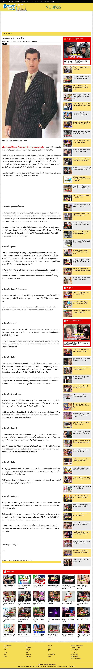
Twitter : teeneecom (62, 666)
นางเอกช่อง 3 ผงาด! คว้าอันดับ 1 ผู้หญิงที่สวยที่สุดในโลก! (81, 542)
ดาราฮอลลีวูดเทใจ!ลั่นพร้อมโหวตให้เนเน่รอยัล (68, 635)
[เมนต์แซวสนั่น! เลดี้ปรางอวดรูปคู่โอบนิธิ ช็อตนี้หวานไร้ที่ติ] (68, 525)
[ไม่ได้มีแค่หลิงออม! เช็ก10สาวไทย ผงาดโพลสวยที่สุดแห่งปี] (68, 498)
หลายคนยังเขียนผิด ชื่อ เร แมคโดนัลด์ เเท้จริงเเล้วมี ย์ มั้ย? (81, 132)
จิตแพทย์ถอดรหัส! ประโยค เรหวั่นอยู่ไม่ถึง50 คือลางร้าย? (68, 586)
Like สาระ (23, 1)
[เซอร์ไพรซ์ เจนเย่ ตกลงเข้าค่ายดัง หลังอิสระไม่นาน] (9, 579)
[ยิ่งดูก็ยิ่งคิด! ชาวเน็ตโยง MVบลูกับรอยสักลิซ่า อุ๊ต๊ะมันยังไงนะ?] (68, 170)
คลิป (5, 651)
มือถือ (27, 652)
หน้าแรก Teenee (7, 645)
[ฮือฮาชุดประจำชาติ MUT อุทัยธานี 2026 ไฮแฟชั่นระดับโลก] (68, 406)
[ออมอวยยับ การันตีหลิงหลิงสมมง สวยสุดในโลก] (39, 629)
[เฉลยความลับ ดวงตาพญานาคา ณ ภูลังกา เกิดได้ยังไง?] (68, 313)
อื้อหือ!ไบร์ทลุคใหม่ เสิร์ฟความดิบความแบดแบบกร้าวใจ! (81, 350)
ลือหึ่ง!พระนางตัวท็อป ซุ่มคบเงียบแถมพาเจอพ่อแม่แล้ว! (24, 603)
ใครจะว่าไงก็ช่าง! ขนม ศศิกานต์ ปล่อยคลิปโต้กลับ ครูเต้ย (83, 603)
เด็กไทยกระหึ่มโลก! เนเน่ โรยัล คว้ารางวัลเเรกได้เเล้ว (81, 141)
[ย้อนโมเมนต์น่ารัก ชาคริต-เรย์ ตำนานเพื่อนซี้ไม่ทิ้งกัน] (68, 452)
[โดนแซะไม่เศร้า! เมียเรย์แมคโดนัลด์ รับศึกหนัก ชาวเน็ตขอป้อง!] (68, 262)
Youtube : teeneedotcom (23, 666)
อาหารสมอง (14, 41)
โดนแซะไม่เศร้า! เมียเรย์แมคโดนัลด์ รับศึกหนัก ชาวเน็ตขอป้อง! (81, 261)
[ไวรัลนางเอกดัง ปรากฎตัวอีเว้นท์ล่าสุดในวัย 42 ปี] (68, 562)
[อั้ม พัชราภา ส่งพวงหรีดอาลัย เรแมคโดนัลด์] (68, 69)
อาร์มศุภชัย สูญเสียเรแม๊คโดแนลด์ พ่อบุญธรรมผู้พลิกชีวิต (81, 77)
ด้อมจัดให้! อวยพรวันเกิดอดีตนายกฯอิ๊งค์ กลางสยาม (39, 603)
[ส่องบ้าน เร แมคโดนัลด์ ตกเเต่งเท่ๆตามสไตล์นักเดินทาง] (24, 612)
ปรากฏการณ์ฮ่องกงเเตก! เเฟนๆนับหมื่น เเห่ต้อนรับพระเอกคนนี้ (81, 478)
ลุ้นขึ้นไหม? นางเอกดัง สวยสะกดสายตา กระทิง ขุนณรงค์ (81, 551)
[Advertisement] (46, 21)
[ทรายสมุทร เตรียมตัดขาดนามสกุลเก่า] (54, 596)
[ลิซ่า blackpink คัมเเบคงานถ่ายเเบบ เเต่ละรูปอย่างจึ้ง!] (68, 370)
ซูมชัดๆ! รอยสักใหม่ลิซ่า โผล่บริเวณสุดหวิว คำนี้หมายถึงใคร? (82, 269)
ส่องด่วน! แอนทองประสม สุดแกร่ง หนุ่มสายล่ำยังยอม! (80, 386)
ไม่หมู (32, 1)
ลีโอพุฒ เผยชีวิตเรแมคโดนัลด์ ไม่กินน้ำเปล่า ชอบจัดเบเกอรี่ (81, 159)
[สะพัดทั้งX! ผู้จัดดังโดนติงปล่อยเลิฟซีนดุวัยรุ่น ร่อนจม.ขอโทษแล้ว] (68, 97)
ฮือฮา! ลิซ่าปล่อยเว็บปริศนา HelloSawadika (23, 635)
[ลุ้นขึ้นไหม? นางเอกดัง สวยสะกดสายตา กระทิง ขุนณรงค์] (68, 553)
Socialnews (46, 1)
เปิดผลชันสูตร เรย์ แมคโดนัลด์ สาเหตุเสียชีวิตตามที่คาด (81, 232)
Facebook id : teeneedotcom (49, 666)
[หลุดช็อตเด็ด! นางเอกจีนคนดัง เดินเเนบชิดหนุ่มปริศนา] (68, 216)
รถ (41, 1)
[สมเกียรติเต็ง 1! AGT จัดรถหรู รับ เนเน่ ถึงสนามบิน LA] (83, 629)
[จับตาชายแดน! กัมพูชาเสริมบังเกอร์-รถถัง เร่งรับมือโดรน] (54, 629)
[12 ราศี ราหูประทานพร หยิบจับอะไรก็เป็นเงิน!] (83, 612)
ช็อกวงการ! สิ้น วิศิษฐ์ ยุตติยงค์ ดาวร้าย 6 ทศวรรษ (81, 242)
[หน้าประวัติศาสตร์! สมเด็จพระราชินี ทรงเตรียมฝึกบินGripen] (77, 50)
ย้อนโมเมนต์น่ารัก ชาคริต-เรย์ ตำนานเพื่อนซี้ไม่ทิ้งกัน (81, 450)
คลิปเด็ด (17, 1)
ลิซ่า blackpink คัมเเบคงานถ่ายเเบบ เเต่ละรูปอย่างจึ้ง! (81, 368)
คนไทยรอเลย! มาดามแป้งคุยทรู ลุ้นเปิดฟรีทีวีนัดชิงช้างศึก (68, 619)
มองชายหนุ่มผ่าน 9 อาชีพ (30, 41)
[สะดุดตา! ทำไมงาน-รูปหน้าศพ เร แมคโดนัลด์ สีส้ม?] (68, 379)
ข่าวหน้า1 (11, 1)
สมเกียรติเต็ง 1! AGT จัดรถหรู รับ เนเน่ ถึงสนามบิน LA (83, 636)
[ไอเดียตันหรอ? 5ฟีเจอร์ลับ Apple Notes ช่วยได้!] (68, 596)
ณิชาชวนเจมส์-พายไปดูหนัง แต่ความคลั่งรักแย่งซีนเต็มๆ (81, 505)
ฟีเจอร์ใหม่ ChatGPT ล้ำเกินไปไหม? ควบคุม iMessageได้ (24, 586)
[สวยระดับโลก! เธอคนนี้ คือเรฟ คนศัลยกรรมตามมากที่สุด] (68, 470)
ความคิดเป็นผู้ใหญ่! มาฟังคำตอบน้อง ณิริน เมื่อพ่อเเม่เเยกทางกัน (81, 251)
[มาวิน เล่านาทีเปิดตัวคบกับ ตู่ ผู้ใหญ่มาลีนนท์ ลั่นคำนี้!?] (39, 612)
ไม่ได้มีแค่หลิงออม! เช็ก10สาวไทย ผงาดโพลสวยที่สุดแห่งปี (81, 496)
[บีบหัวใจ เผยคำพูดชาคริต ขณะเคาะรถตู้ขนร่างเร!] (68, 198)
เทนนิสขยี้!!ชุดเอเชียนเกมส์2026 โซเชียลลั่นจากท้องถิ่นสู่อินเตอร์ (82, 104)
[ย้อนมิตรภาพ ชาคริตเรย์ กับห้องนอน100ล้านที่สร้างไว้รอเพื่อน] (68, 434)
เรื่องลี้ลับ (28, 651)
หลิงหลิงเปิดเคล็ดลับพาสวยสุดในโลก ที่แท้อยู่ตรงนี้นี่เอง (81, 533)
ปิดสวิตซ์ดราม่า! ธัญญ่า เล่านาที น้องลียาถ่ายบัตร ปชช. (82, 205)
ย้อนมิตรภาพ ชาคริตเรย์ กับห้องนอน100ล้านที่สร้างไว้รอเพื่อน (81, 432)
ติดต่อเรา (73, 666)
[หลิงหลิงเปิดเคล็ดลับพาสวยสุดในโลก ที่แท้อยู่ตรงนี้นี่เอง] (68, 534)
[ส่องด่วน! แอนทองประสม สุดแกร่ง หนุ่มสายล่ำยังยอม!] (68, 388)
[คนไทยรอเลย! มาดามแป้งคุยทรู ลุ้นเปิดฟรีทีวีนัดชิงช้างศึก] (68, 612)
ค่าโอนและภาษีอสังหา (75, 647)
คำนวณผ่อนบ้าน (74, 651)
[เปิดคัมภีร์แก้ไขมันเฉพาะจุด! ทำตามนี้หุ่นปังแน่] (9, 629)
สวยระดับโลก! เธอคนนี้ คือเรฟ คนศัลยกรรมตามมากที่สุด (81, 469)
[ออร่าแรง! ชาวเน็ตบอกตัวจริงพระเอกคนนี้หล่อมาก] (68, 516)
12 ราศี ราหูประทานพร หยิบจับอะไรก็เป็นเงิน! (82, 618)
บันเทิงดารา (6, 647)
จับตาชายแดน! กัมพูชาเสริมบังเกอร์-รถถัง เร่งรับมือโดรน (53, 636)
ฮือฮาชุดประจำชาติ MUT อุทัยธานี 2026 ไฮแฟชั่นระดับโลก (81, 405)
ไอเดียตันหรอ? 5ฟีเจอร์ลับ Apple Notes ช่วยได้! (68, 602)
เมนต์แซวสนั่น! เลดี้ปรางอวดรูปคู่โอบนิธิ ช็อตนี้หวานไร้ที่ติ (81, 523)
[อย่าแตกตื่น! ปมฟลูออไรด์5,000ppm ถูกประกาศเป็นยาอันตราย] (68, 179)
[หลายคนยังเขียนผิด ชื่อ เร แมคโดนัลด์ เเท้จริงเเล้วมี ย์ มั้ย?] (68, 133)
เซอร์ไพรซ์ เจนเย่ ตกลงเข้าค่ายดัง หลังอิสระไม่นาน (9, 586)
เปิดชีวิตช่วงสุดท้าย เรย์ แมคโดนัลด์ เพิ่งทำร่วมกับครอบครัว (81, 223)
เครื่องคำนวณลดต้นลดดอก (77, 645)
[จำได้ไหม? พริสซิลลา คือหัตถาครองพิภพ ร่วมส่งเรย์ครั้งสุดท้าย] (77, 332)
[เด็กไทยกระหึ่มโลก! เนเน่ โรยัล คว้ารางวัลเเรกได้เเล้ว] (68, 143)
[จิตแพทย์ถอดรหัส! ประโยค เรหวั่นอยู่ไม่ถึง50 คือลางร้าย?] (68, 579)
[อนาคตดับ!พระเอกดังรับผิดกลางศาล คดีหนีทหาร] (54, 579)
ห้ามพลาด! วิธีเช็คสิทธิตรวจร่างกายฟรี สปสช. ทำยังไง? (80, 302)
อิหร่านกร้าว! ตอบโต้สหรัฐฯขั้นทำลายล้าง (38, 586)
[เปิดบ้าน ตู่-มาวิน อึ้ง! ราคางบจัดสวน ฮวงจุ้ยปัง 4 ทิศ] (68, 489)
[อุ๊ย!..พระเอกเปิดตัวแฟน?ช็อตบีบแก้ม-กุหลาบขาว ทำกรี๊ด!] (68, 361)
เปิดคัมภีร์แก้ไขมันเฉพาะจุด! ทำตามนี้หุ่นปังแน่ (9, 635)
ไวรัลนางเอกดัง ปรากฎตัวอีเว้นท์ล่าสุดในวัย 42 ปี (81, 560)
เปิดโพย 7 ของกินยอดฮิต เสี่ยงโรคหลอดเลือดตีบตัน (81, 293)
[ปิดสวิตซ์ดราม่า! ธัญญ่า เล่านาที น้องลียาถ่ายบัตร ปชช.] (68, 207)
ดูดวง (49, 656)
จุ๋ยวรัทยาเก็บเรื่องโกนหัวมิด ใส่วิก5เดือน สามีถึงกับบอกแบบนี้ (81, 441)
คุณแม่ (49, 649)
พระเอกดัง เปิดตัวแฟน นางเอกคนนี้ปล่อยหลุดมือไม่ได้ (9, 619)
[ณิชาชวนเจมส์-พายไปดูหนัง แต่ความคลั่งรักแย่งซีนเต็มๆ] (68, 507)
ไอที (49, 651)
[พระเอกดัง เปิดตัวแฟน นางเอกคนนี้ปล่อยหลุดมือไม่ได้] (9, 612)
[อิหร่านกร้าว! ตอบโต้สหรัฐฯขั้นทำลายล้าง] (39, 579)
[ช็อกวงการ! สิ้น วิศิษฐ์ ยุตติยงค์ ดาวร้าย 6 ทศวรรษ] (68, 243)
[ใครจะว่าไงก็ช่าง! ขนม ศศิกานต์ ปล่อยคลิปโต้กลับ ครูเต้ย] (83, 596)
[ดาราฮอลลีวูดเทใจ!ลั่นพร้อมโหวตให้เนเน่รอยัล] (68, 629)
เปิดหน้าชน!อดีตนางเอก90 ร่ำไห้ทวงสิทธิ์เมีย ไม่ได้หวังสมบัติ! (80, 87)
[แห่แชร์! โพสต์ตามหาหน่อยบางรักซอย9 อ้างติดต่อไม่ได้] (83, 579)
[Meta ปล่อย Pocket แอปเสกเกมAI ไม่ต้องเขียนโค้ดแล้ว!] (54, 612)
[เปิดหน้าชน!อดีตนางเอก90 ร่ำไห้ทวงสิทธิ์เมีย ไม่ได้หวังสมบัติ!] (68, 88)
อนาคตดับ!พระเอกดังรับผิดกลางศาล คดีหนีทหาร (54, 586)
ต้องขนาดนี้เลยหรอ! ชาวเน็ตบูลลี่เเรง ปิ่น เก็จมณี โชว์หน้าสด (81, 123)
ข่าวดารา (5, 1)
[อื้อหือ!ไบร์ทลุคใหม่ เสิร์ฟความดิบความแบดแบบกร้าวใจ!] (68, 352)
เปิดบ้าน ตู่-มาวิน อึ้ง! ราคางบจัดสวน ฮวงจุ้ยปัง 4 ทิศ (82, 487)
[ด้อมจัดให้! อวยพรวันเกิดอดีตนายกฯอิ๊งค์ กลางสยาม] (39, 596)
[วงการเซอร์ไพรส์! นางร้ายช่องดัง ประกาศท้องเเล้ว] (68, 425)
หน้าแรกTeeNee (6, 41)
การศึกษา (53, 1)
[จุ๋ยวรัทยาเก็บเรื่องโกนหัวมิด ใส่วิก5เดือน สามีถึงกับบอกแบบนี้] (68, 443)
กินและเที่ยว (28, 654)
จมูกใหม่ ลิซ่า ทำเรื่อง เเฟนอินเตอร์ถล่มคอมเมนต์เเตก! (81, 459)
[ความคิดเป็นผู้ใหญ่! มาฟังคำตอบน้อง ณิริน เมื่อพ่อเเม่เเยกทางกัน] (68, 252)
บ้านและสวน (51, 652)
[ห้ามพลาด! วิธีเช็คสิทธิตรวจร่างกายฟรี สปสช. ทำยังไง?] (68, 304)
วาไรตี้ (5, 652)
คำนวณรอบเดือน (74, 654)
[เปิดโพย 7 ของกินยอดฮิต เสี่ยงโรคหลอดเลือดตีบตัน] (68, 295)
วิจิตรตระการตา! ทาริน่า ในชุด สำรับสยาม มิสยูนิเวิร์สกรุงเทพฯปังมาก (81, 414)
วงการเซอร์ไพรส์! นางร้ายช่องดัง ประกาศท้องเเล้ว (81, 423)
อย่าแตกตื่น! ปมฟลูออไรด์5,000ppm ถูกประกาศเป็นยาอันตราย (81, 178)
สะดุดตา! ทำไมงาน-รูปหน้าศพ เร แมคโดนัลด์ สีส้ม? (81, 377)
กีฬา (28, 1)
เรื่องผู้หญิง (28, 656)
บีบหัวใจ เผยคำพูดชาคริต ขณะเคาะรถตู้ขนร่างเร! (81, 196)
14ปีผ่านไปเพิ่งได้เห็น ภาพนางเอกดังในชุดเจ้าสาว (80, 395)
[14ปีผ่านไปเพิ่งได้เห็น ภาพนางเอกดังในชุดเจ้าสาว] (68, 397)
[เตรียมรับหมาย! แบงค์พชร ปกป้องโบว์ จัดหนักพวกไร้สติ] (9, 596)
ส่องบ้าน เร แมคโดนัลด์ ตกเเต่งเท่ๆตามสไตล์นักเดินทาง (23, 619)
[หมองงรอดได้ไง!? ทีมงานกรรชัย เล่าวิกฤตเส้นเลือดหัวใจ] (68, 115)
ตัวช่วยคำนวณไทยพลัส (76, 658)
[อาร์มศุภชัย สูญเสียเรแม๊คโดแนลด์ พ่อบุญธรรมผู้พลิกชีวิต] (68, 79)
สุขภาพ (5, 656)
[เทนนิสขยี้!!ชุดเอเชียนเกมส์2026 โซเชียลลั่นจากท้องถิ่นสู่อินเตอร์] (68, 106)
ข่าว (5, 649)
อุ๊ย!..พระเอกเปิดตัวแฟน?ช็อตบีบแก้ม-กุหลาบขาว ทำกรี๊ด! (81, 359)
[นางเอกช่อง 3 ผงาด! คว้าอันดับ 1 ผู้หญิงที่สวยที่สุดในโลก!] (68, 543)
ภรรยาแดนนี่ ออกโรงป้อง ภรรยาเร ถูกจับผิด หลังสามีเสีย (82, 150)
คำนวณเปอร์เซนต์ (75, 649)
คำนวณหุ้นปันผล (74, 652)
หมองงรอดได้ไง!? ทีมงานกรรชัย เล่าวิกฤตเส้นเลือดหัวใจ (81, 114)
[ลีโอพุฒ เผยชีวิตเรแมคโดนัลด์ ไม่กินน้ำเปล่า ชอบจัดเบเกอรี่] (68, 161)
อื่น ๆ (58, 1)
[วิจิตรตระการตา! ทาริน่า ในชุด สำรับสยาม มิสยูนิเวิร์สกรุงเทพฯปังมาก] (68, 415)
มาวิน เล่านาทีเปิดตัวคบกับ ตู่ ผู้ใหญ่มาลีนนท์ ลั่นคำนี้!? (39, 619)
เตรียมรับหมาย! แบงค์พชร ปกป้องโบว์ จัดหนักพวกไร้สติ (9, 603)
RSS (70, 666)
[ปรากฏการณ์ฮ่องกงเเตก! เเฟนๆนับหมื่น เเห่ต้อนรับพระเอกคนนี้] (68, 479)
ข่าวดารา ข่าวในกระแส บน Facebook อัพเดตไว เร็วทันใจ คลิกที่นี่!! (17, 560)
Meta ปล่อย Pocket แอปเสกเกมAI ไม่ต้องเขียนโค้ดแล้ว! (54, 619)
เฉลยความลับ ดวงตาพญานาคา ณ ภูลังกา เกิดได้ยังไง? (81, 311)
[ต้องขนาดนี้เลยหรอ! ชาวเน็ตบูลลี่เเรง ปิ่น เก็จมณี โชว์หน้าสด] (68, 124)
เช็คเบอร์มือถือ (51, 654)
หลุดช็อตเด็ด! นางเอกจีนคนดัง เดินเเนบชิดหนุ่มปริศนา (81, 214)
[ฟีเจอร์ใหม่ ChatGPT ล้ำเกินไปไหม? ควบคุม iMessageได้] (24, 579)
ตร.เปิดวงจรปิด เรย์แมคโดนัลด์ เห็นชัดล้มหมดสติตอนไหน (81, 278)
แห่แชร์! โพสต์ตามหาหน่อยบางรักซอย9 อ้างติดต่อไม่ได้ (82, 586)
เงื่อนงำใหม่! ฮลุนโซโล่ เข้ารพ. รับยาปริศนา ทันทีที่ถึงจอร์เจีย (81, 187)
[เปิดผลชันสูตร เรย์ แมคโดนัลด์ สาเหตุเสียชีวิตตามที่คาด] (68, 234)
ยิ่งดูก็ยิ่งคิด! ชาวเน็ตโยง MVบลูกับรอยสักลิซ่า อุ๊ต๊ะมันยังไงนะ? (82, 168)
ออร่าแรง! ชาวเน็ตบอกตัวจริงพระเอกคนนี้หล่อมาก (81, 514)
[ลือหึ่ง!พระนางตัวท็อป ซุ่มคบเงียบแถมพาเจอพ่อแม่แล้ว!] (24, 596)
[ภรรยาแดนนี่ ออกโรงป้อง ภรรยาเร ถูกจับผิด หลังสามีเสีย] (68, 152)
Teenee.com (52, 664)
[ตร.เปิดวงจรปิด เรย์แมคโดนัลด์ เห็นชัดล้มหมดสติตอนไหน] (68, 280)
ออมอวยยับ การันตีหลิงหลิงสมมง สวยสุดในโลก (38, 635)
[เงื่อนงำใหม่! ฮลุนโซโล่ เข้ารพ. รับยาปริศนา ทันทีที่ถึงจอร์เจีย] (68, 188)
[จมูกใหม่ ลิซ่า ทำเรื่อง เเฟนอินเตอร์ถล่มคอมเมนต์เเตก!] (68, 461)
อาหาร (37, 1)
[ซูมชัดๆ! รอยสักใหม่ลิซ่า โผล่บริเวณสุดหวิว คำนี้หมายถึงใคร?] (68, 271)
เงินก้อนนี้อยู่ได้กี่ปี (74, 656)
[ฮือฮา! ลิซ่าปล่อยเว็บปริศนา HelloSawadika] (24, 629)
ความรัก (50, 645)
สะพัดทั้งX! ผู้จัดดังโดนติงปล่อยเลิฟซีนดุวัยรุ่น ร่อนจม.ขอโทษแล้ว (81, 96)
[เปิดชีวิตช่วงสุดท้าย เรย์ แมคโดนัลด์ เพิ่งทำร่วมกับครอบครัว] (68, 225)
